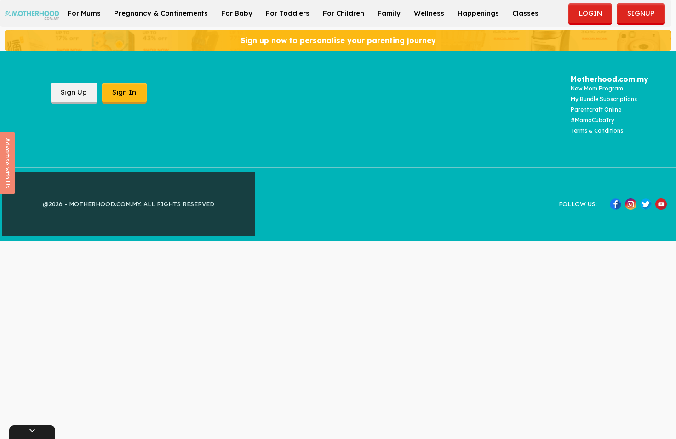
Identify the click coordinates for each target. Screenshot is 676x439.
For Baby (236, 13)
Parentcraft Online (596, 109)
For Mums (84, 13)
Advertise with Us (7, 163)
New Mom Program (597, 88)
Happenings (478, 13)
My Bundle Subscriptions (604, 99)
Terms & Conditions (597, 130)
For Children (343, 13)
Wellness (429, 13)
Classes (525, 13)
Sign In (124, 92)
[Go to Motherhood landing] (32, 15)
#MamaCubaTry (592, 120)
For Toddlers (287, 13)
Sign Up (74, 92)
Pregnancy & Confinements (161, 13)
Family (389, 13)
